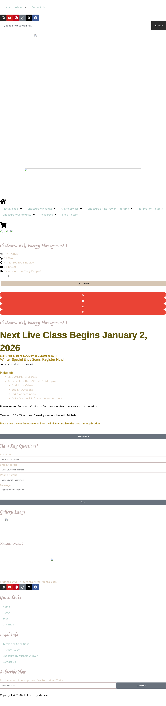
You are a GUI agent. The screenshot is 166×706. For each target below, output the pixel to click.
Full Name (6, 454)
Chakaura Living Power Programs (108, 208)
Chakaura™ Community (17, 214)
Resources (46, 214)
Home (6, 7)
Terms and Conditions (16, 643)
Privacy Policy (11, 649)
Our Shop (8, 624)
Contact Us (38, 7)
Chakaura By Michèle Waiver (20, 655)
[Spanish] (12, 231)
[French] (8, 231)
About (6, 612)
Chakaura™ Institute (39, 208)
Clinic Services (69, 208)
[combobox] (75, 25)
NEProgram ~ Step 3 (150, 208)
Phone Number (9, 474)
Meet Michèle (10, 208)
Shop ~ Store (70, 214)
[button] (83, 295)
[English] (2, 231)
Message (5, 485)
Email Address (9, 464)
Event (6, 618)
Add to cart (83, 283)
